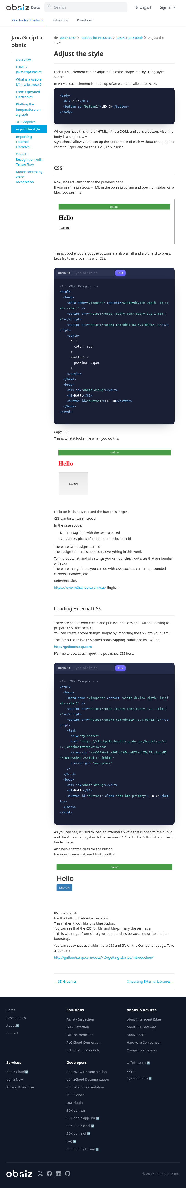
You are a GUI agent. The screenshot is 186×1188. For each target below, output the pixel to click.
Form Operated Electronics (28, 94)
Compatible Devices (142, 1050)
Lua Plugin (74, 1102)
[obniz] (19, 1173)
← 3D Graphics (65, 981)
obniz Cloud (17, 1072)
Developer (85, 20)
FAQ (71, 1141)
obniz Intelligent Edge (144, 1019)
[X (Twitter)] (40, 1173)
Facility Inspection (80, 1019)
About (12, 1025)
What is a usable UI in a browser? (29, 82)
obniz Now (14, 1079)
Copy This (163, 92)
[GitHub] (67, 1173)
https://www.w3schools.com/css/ (80, 587)
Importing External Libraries (24, 141)
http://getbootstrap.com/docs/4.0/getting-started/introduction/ (103, 957)
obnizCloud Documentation (87, 1079)
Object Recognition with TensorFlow (29, 159)
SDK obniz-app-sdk (82, 1118)
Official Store (138, 1063)
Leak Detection (77, 1027)
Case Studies (16, 1018)
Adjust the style (28, 129)
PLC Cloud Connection (83, 1042)
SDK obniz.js (76, 1110)
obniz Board (136, 1035)
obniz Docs (68, 37)
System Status (139, 1078)
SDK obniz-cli (78, 1133)
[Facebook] (49, 1173)
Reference (60, 20)
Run (120, 273)
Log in (131, 1070)
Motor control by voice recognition (29, 176)
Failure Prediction (80, 1035)
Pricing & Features (20, 1087)
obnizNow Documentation (86, 1072)
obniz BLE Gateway (141, 1027)
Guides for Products (27, 20)
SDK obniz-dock (80, 1126)
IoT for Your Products (83, 1050)
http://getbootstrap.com (73, 646)
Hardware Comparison (144, 1042)
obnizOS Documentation (85, 1087)
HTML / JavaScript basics (29, 69)
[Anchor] (64, 168)
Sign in (165, 7)
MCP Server (75, 1095)
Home (10, 1010)
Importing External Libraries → (151, 981)
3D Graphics (25, 122)
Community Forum (82, 1149)
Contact (12, 1033)
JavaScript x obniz (130, 37)
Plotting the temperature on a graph (28, 109)
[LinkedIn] (58, 1173)
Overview (23, 59)
